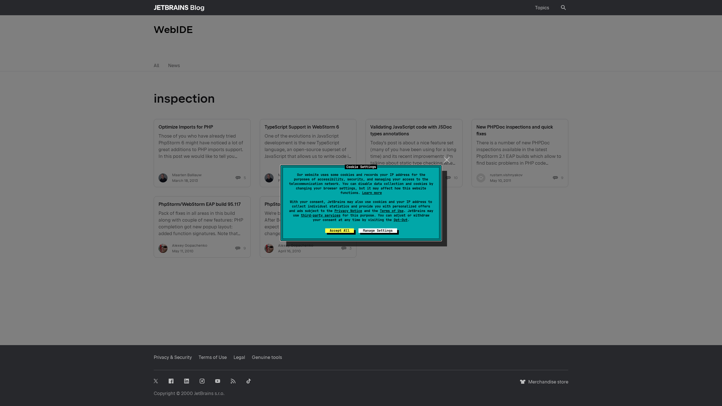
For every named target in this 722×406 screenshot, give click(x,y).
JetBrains (203, 393)
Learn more (372, 193)
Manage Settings (378, 230)
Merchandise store (546, 384)
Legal (239, 357)
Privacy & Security (173, 357)
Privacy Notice (348, 211)
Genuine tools (267, 357)
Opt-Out (401, 220)
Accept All (339, 230)
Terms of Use (392, 211)
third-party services (320, 215)
